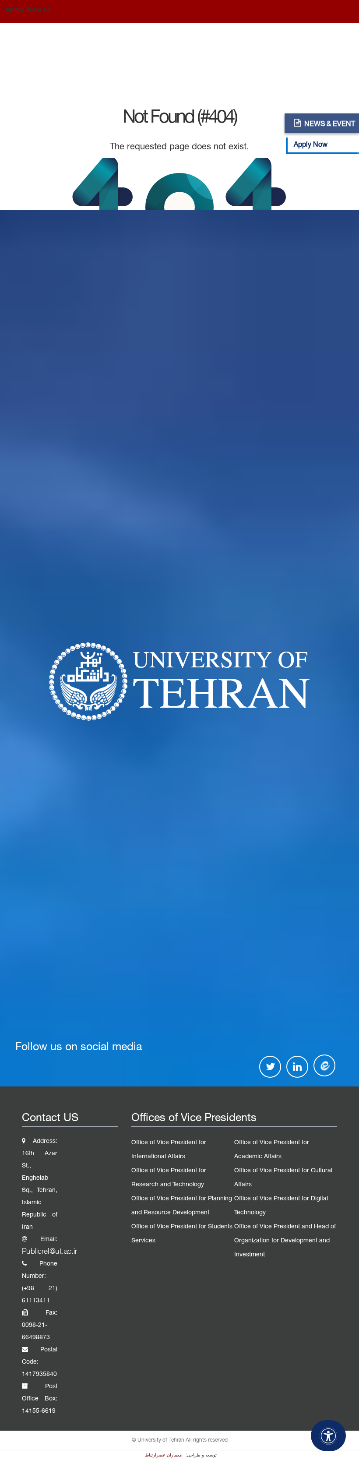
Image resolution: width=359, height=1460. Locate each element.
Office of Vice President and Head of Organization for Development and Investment (285, 1241)
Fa (47, 10)
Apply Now (23, 10)
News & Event (329, 124)
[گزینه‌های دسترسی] (328, 1435)
